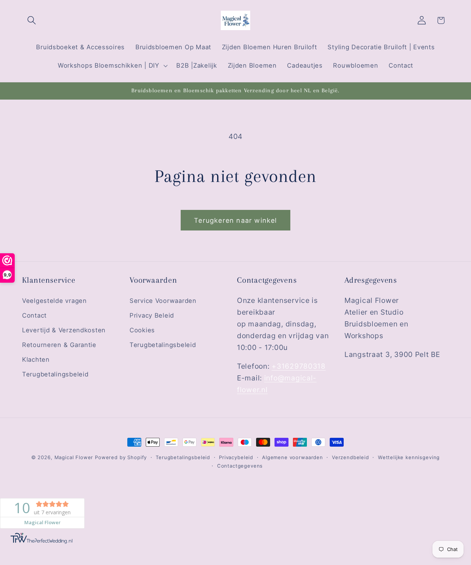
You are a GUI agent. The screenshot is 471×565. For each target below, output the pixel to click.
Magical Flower (73, 457)
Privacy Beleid (152, 315)
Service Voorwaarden (163, 300)
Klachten (36, 359)
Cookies (142, 330)
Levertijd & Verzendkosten (64, 330)
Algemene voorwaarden (292, 457)
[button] (32, 20)
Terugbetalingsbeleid (55, 374)
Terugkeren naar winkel (235, 220)
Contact (34, 315)
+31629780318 (299, 366)
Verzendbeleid (350, 457)
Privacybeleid (236, 457)
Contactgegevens (240, 466)
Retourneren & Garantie (59, 344)
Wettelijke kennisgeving (409, 457)
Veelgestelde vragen (54, 300)
